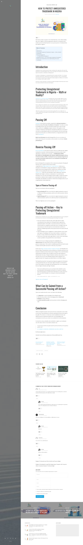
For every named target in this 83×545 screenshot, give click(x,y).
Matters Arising (10, 272)
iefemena (57, 14)
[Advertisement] (67, 530)
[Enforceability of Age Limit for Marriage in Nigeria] (52, 369)
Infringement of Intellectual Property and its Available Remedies (61, 343)
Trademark (46, 350)
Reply (37, 398)
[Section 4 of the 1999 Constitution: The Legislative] (63, 369)
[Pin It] (42, 354)
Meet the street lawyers (10, 274)
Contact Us (10, 277)
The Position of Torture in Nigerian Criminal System (40, 374)
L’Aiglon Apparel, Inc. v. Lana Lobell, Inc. (51, 166)
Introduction (39, 50)
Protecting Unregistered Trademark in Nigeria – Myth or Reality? (49, 52)
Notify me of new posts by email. (42, 493)
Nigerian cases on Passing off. (42, 279)
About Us (10, 275)
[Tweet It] (39, 354)
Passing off (38, 123)
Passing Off (39, 53)
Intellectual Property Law (52, 4)
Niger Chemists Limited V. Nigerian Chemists (50, 248)
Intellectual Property (39, 350)
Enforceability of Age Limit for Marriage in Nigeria (51, 374)
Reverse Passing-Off (40, 54)
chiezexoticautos (41, 414)
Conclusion (39, 60)
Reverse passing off (40, 150)
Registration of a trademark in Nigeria (42, 98)
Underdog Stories (10, 270)
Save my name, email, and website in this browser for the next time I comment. (50, 489)
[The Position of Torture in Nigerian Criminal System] (41, 369)
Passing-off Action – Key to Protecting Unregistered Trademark (49, 57)
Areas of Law (10, 268)
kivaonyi (42, 401)
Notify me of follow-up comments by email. (44, 491)
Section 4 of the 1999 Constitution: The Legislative (62, 374)
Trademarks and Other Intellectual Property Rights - (50, 461)
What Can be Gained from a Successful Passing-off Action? (48, 58)
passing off (41, 134)
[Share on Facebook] (37, 354)
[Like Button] (37, 37)
